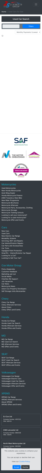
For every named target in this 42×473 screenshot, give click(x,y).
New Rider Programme (10, 200)
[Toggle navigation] (36, 4)
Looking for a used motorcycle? (14, 217)
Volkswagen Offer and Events (13, 386)
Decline (25, 467)
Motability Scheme (9, 238)
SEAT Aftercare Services (11, 363)
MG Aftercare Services (10, 344)
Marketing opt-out (9, 274)
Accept (16, 467)
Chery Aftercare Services (11, 305)
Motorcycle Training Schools (13, 213)
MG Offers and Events (10, 347)
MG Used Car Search (10, 342)
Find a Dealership (8, 269)
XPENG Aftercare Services (12, 400)
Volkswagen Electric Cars (11, 379)
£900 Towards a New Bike (12, 198)
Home (4, 12)
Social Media (6, 276)
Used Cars (6, 233)
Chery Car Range (8, 302)
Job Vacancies (7, 281)
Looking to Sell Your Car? (11, 258)
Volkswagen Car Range (10, 376)
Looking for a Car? (9, 255)
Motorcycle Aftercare (10, 205)
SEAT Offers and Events (11, 365)
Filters (31, 26)
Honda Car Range (8, 321)
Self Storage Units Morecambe (13, 291)
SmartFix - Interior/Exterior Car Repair (16, 253)
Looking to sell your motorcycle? (14, 215)
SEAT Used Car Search (10, 360)
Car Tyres (5, 248)
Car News (5, 284)
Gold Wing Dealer (8, 193)
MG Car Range (7, 339)
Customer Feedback (9, 272)
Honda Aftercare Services (11, 326)
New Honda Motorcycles (11, 191)
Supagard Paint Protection (12, 251)
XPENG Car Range (9, 397)
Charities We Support (10, 279)
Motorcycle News (8, 286)
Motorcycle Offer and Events (13, 220)
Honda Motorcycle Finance (12, 195)
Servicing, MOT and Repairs (12, 241)
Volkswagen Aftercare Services (14, 383)
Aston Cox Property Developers (14, 289)
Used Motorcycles (9, 188)
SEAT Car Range (8, 358)
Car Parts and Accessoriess (12, 246)
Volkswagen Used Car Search (13, 381)
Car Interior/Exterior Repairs (12, 243)
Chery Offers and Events (11, 310)
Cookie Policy (24, 461)
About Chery (6, 307)
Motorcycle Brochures (10, 203)
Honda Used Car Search (11, 323)
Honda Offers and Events (11, 328)
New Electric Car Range (11, 236)
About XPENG (7, 402)
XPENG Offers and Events (11, 404)
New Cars (5, 231)
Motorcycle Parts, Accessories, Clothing (17, 208)
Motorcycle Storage (9, 210)
